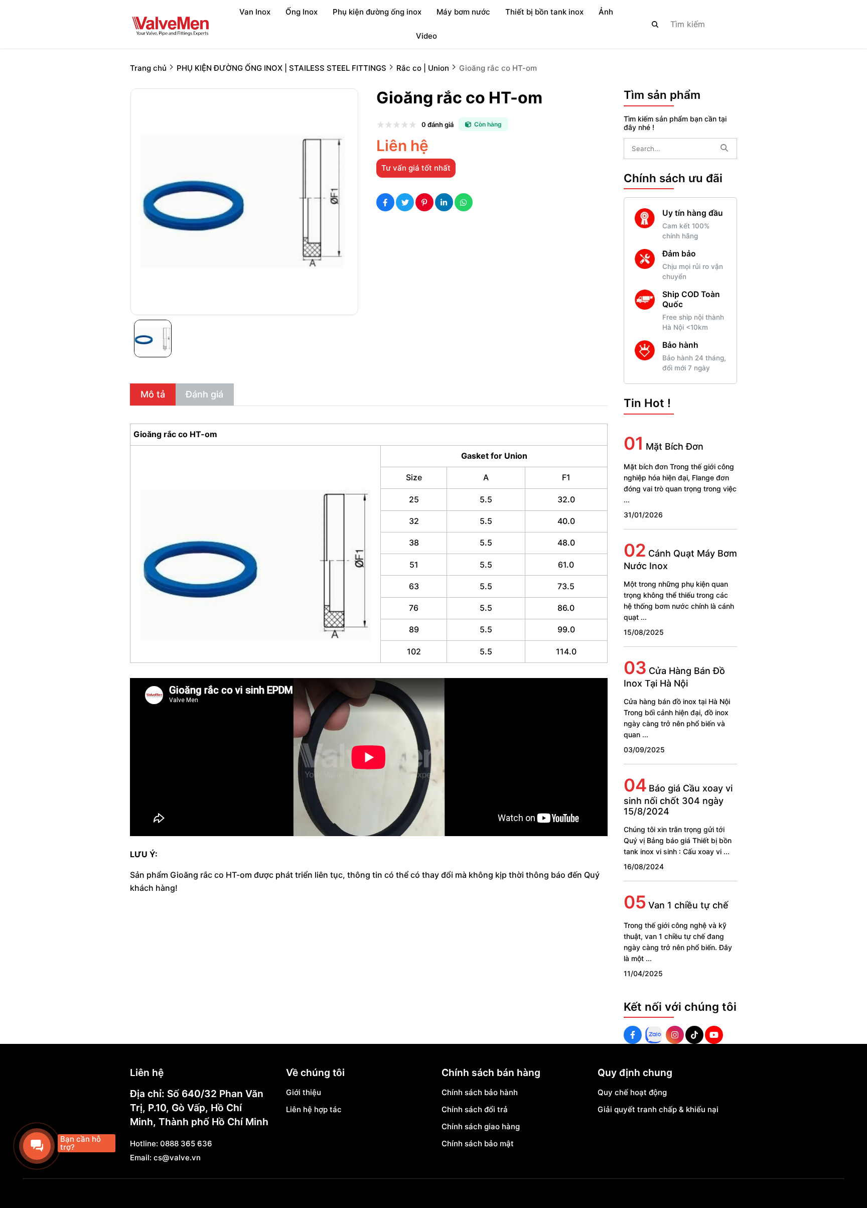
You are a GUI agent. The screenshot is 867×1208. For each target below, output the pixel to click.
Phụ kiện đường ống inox (377, 12)
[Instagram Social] (675, 1035)
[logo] (170, 24)
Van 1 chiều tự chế (688, 905)
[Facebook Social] (633, 1035)
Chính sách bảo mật (478, 1143)
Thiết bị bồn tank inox (544, 12)
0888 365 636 (186, 1143)
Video (426, 36)
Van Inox (254, 12)
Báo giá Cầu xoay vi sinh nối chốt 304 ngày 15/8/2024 (678, 800)
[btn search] (655, 24)
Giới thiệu (303, 1092)
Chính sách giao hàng (481, 1126)
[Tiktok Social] (694, 1035)
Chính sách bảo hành (480, 1092)
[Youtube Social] (714, 1035)
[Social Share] (385, 202)
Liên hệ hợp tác (314, 1109)
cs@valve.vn (177, 1157)
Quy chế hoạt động (632, 1092)
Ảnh (606, 12)
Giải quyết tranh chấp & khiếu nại (658, 1109)
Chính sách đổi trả (475, 1109)
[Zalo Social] (653, 1034)
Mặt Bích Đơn (674, 446)
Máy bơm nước (463, 12)
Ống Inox (301, 12)
